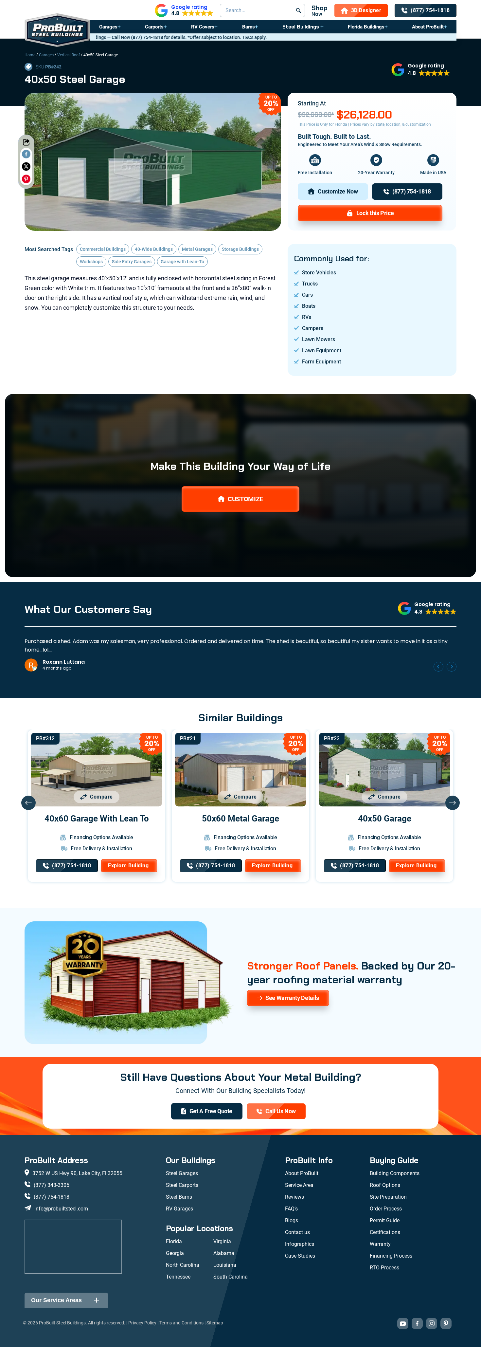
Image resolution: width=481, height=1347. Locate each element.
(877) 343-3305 (51, 1185)
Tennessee (178, 1277)
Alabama (223, 1253)
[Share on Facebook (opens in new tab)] (26, 154)
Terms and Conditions (181, 1322)
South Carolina (230, 1277)
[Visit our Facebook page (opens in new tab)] (417, 1323)
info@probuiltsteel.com (61, 1209)
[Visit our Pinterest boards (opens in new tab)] (446, 1323)
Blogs (291, 1220)
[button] (184, 10)
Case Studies (300, 1256)
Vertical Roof (68, 55)
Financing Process (391, 1256)
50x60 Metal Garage (240, 818)
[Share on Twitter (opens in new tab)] (26, 166)
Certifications (385, 1232)
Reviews (294, 1197)
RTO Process (384, 1267)
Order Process (386, 1209)
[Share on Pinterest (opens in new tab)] (26, 179)
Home (30, 55)
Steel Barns (179, 1197)
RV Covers (202, 27)
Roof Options (385, 1185)
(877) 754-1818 (51, 1197)
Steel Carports (182, 1185)
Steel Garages (182, 1173)
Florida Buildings (366, 27)
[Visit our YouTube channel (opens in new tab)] (402, 1323)
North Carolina (182, 1265)
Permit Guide (385, 1220)
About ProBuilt (428, 27)
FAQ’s (291, 1209)
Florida (174, 1241)
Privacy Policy (142, 1322)
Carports (154, 27)
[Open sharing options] (26, 142)
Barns (248, 27)
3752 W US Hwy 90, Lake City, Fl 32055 (77, 1173)
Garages (108, 27)
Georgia (175, 1253)
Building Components (394, 1173)
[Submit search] (298, 10)
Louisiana (224, 1265)
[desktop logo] (57, 31)
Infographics (299, 1244)
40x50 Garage (384, 818)
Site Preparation (388, 1197)
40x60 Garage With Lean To (97, 818)
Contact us (297, 1232)
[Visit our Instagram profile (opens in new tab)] (431, 1323)
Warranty (380, 1244)
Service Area (299, 1185)
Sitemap (214, 1322)
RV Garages (179, 1209)
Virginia (222, 1241)
